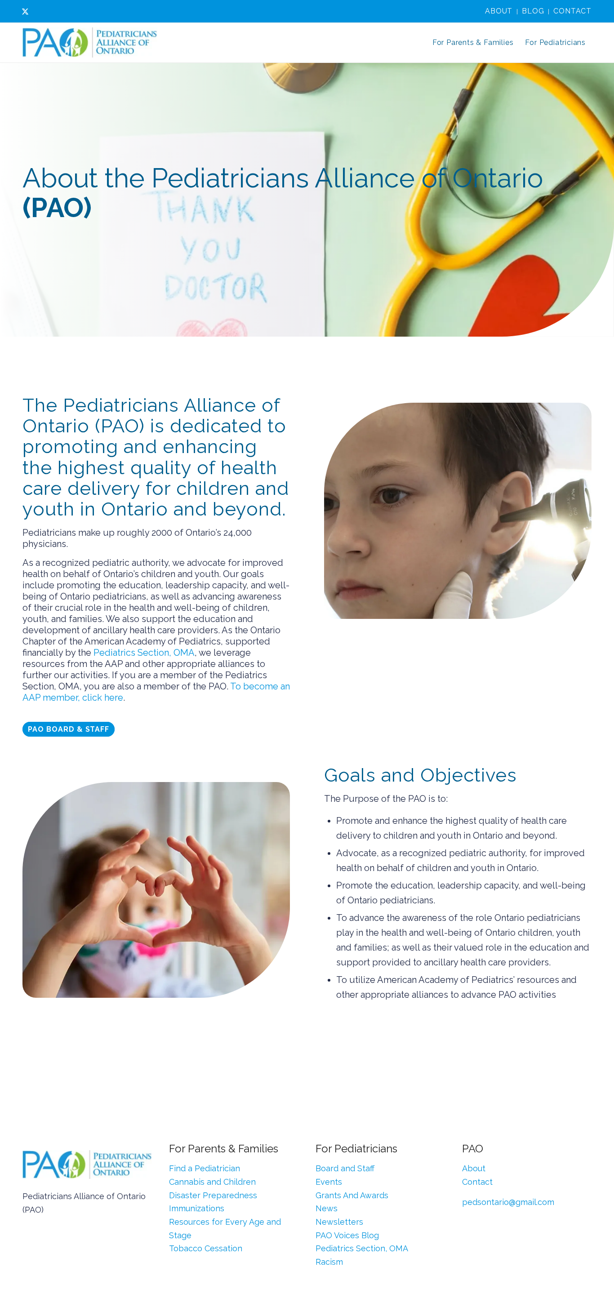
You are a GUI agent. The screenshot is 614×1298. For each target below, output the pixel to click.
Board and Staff (345, 1168)
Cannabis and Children (212, 1182)
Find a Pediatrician (204, 1168)
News (327, 1208)
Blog (533, 11)
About (498, 11)
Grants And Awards (352, 1195)
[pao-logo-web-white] (89, 42)
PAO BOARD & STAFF (68, 729)
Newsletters (339, 1222)
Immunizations (196, 1208)
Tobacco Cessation (205, 1248)
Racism (329, 1262)
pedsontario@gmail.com (508, 1202)
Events (329, 1182)
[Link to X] (25, 11)
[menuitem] (499, 11)
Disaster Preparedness (213, 1195)
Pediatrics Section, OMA (144, 652)
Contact (572, 11)
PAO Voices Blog (347, 1235)
